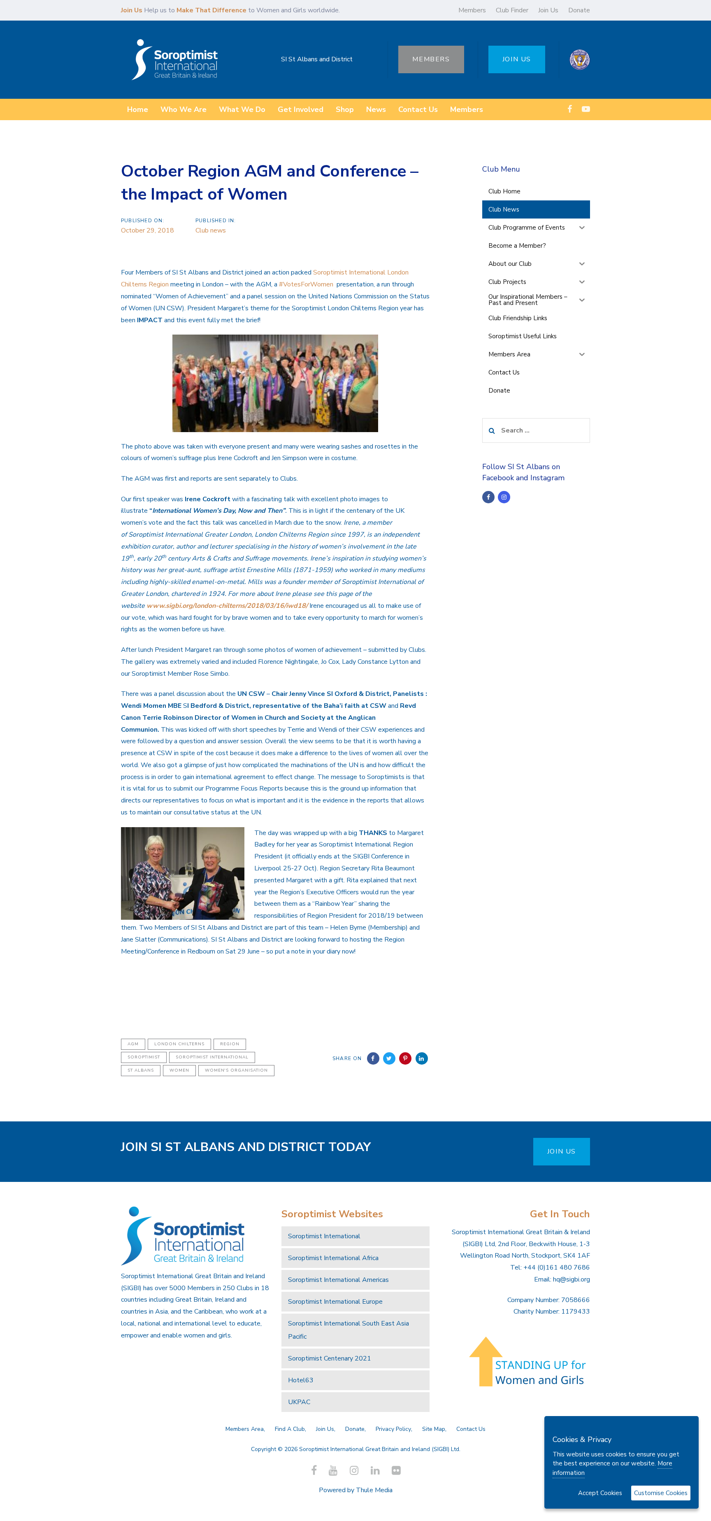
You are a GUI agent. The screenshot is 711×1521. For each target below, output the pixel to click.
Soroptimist (144, 1057)
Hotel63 (301, 1380)
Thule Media (374, 1490)
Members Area (244, 1429)
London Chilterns (179, 1044)
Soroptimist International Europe (335, 1301)
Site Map (433, 1429)
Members (472, 10)
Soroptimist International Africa (333, 1258)
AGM (133, 1044)
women (179, 1070)
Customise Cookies (661, 1493)
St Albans (141, 1070)
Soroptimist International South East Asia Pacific (348, 1330)
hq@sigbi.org (571, 1279)
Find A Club (290, 1429)
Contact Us (471, 1429)
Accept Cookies (600, 1493)
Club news (210, 230)
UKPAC (299, 1402)
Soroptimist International (212, 1057)
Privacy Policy (393, 1429)
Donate (579, 10)
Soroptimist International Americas (338, 1279)
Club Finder (512, 10)
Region (229, 1044)
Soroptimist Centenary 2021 (329, 1358)
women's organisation (236, 1070)
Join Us (548, 10)
